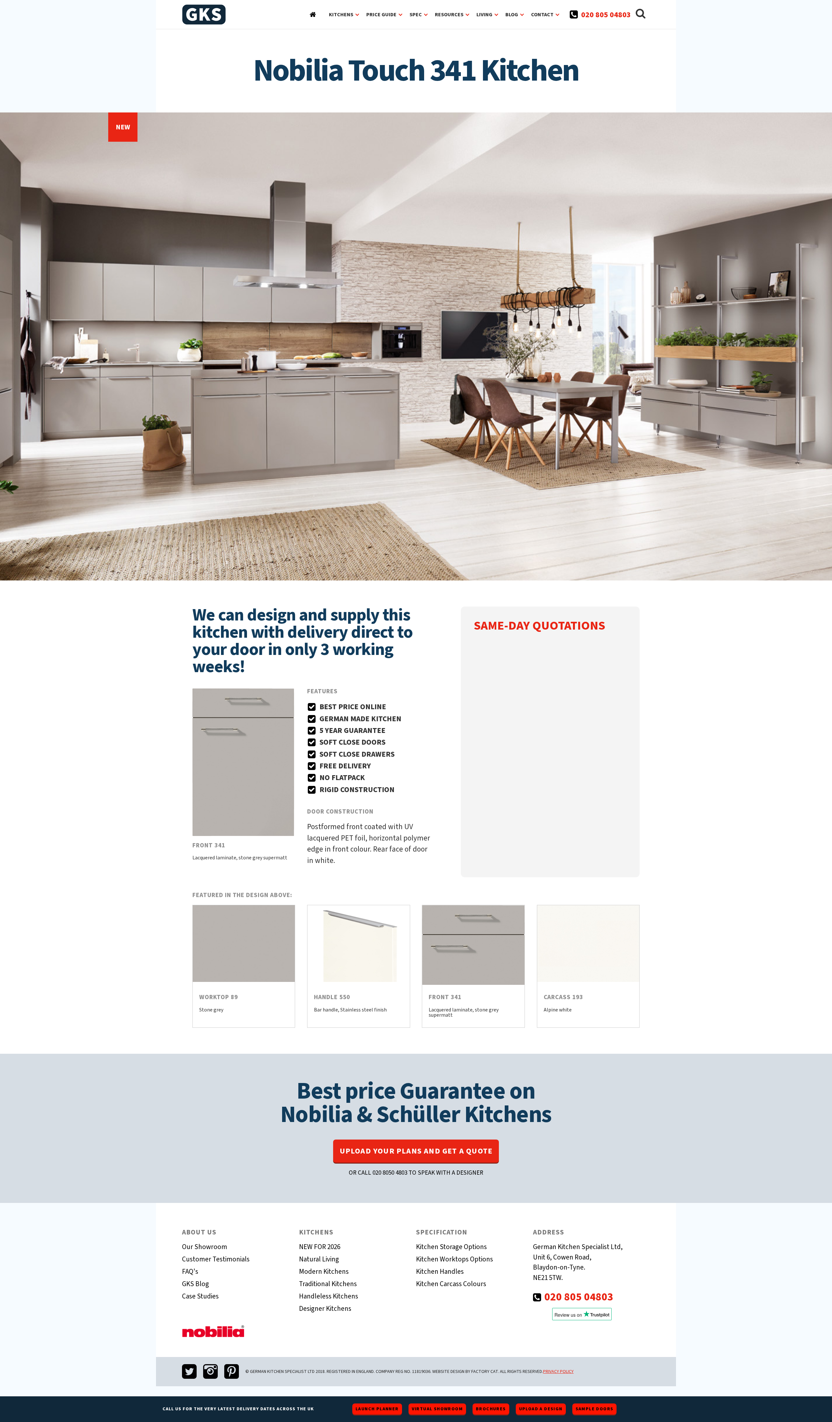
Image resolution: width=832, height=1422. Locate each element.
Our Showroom (204, 1247)
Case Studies (200, 1296)
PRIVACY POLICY (558, 1371)
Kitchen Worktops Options (454, 1259)
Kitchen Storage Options (451, 1247)
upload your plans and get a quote (416, 1151)
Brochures (491, 1409)
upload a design (541, 1409)
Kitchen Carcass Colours (451, 1284)
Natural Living (319, 1259)
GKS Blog (195, 1284)
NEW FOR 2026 (319, 1247)
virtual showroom (437, 1409)
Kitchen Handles (440, 1271)
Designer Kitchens (325, 1308)
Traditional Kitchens (328, 1284)
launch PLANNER (377, 1409)
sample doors (595, 1409)
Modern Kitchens (324, 1271)
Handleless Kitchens (328, 1296)
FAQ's (190, 1271)
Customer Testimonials (216, 1259)
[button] (344, 14)
